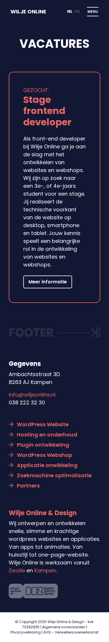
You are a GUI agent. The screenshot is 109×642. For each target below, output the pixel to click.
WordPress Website (43, 424)
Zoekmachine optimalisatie (54, 475)
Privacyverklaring (25, 632)
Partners (28, 485)
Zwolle (17, 570)
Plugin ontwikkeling (43, 444)
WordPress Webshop (44, 455)
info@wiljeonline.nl (32, 394)
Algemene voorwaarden (63, 627)
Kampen (45, 570)
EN (77, 11)
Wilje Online (28, 11)
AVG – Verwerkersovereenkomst (71, 632)
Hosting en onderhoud (47, 434)
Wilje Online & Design (43, 513)
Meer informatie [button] (47, 281)
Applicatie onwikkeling (47, 465)
